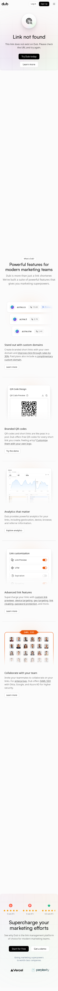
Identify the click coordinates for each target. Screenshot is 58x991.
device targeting (24, 600)
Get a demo (40, 948)
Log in (33, 4)
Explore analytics (14, 530)
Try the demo (12, 451)
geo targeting (41, 600)
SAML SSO (45, 681)
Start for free (19, 948)
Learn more (29, 64)
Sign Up (44, 4)
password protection (26, 603)
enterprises (21, 681)
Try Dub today (29, 56)
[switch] (45, 560)
